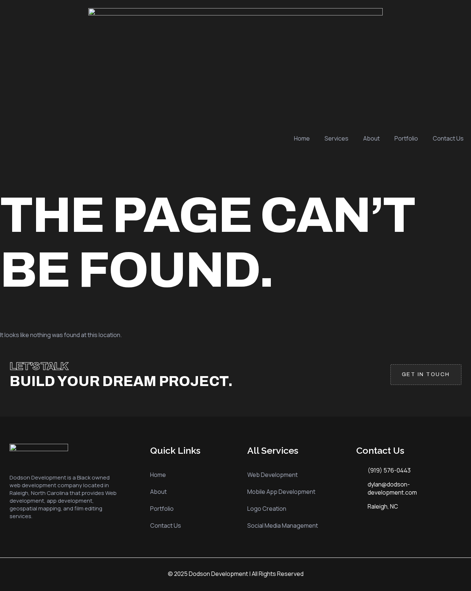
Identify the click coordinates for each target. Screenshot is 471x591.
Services (336, 138)
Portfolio (406, 138)
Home (302, 138)
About (371, 138)
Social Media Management (282, 525)
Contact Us (448, 138)
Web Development (272, 475)
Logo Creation (266, 509)
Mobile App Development (281, 492)
